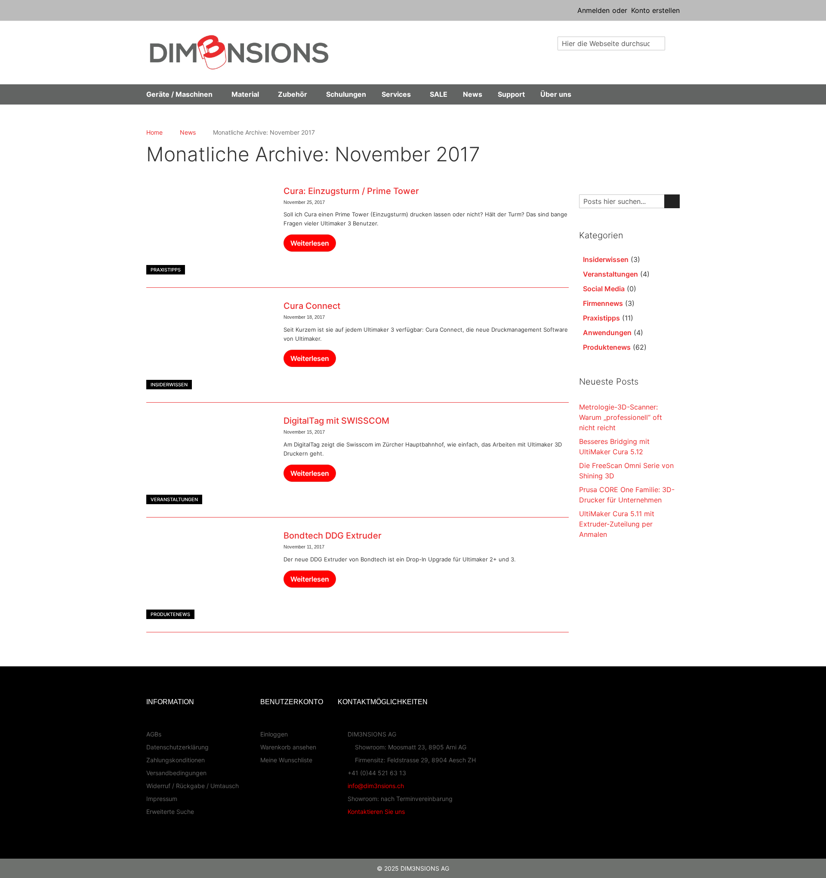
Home (154, 132)
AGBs (153, 734)
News (188, 132)
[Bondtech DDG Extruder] (209, 574)
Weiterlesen (309, 243)
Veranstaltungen (174, 499)
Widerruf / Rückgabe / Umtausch (192, 785)
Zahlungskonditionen (175, 760)
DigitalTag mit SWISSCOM (336, 421)
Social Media (604, 288)
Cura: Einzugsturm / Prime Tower (351, 191)
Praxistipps (166, 270)
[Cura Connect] (209, 345)
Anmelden (593, 10)
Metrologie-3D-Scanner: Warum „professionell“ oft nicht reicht (620, 417)
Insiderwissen (169, 385)
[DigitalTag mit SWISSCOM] (209, 460)
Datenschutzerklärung (177, 747)
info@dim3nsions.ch (376, 785)
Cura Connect (312, 306)
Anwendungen (607, 332)
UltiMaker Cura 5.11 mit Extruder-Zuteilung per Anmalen (616, 524)
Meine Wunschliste (286, 760)
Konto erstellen (655, 10)
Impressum (161, 798)
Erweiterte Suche (170, 811)
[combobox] (611, 43)
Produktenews (170, 614)
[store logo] (239, 52)
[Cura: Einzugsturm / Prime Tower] (209, 230)
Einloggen (274, 734)
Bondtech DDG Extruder (333, 535)
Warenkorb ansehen (288, 747)
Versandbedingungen (176, 772)
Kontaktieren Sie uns (376, 811)
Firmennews (603, 303)
